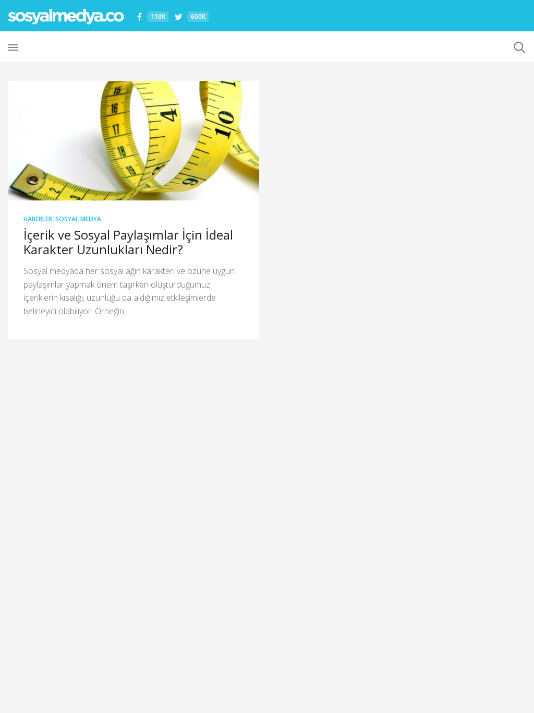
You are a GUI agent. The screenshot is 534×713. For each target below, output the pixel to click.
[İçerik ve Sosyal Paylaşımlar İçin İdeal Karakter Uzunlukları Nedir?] (133, 140)
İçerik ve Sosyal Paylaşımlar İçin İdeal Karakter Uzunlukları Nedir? (128, 242)
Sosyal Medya (78, 219)
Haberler (37, 219)
